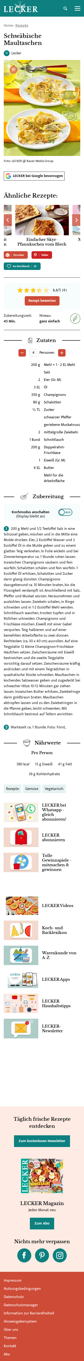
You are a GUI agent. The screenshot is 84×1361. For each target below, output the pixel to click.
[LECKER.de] (21, 8)
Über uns (11, 1330)
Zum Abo (42, 1223)
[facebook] (24, 1255)
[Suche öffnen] (65, 8)
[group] (42, 226)
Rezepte (21, 25)
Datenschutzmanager (21, 1305)
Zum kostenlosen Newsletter (42, 1141)
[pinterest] (42, 1255)
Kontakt (10, 1346)
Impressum (12, 1280)
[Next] (76, 220)
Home (8, 25)
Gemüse (31, 789)
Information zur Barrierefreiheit (29, 1313)
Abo (7, 1354)
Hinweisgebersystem (20, 1321)
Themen (10, 1338)
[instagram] (60, 1255)
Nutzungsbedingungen (22, 1289)
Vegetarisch (54, 789)
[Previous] (8, 220)
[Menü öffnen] (77, 8)
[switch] (65, 512)
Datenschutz (14, 1297)
